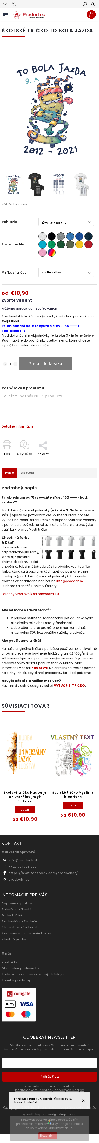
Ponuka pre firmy (16, 980)
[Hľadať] (84, 4)
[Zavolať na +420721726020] (15, 4)
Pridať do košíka (45, 363)
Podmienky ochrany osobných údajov (34, 974)
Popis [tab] (9, 473)
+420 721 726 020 (23, 867)
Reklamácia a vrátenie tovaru (27, 933)
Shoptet (40, 1114)
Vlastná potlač (14, 939)
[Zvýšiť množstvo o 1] (15, 364)
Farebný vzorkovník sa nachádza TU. (31, 594)
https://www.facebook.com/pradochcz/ (43, 873)
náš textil (39, 668)
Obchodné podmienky (20, 968)
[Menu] (5, 13)
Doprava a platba (17, 903)
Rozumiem (47, 1135)
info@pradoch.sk (69, 581)
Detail (25, 810)
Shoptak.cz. (67, 1114)
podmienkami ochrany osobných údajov (49, 1090)
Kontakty (9, 962)
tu (72, 1128)
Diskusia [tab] (27, 473)
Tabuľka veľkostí (16, 909)
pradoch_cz (19, 879)
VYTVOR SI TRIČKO (69, 685)
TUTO (68, 1099)
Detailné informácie (18, 426)
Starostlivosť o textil (19, 927)
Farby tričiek (12, 915)
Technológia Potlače (19, 921)
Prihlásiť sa (49, 1076)
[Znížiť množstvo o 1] (5, 364)
